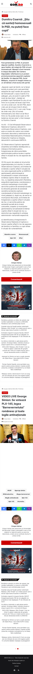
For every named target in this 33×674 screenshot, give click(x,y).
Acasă (5, 12)
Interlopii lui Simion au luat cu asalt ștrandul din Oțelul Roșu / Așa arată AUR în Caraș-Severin (16, 358)
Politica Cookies (16, 663)
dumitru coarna (10, 234)
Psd (21, 238)
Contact (16, 666)
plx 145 (13, 238)
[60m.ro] (16, 3)
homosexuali (24, 234)
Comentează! (16, 279)
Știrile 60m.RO (13, 12)
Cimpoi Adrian (7, 34)
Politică (21, 12)
